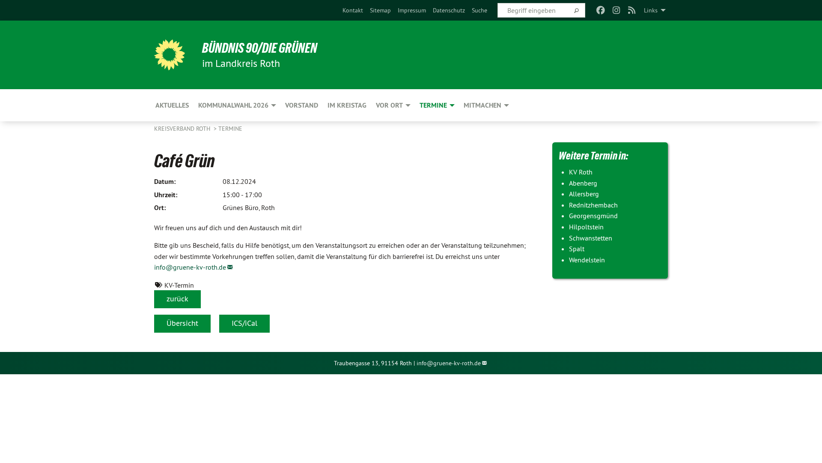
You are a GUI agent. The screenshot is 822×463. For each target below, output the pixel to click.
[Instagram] (616, 10)
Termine (230, 128)
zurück (177, 299)
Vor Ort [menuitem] (389, 105)
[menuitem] (352, 10)
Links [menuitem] (651, 10)
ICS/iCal (244, 323)
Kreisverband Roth (183, 128)
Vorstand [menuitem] (301, 105)
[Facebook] (601, 10)
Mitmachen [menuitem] (482, 105)
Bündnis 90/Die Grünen (259, 48)
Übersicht (182, 323)
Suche (479, 10)
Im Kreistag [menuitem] (347, 105)
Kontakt (352, 10)
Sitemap (380, 10)
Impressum (412, 10)
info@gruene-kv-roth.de (190, 267)
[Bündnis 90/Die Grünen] (169, 54)
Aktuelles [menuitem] (172, 105)
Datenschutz (449, 10)
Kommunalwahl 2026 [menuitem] (233, 105)
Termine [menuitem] (433, 105)
